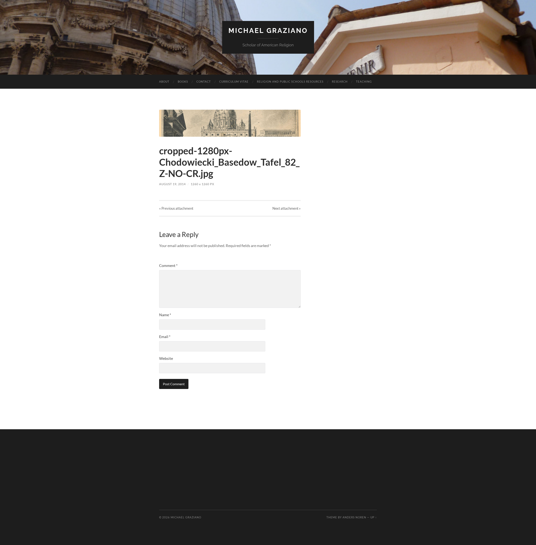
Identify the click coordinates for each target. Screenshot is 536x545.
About (164, 81)
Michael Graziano (268, 30)
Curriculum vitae (234, 81)
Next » (286, 208)
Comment (168, 265)
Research (340, 81)
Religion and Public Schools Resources (290, 81)
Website (166, 358)
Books (183, 81)
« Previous (176, 208)
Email (164, 336)
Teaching (364, 81)
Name (165, 314)
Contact (203, 81)
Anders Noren (354, 517)
